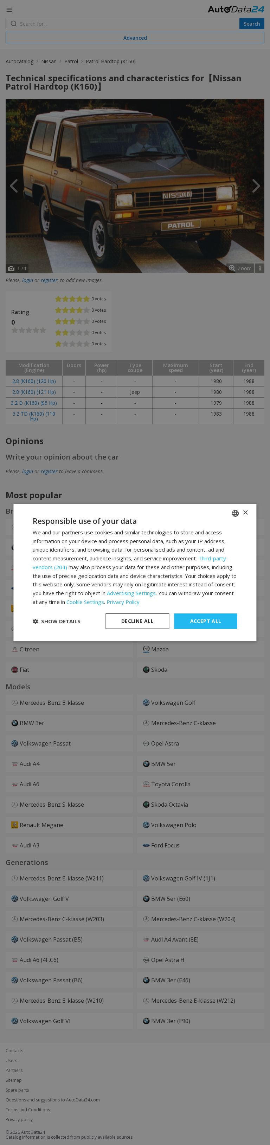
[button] (57, 621)
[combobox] (235, 513)
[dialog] (134, 573)
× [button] (245, 512)
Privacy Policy (123, 601)
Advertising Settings (131, 593)
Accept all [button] (205, 621)
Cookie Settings (85, 601)
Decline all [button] (137, 621)
